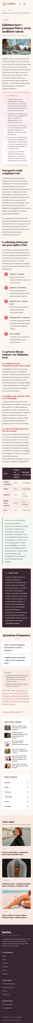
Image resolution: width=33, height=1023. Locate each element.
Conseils (16, 806)
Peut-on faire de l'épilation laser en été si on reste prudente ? (14, 647)
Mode (16, 787)
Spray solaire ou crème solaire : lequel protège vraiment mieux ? (14, 916)
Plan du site (6, 994)
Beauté (10, 10)
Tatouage (16, 797)
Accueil (4, 10)
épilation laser (13, 152)
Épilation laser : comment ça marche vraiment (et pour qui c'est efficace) (16, 701)
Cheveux (16, 792)
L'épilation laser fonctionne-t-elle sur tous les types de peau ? (15, 660)
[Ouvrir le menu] (24, 4)
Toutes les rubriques (8, 984)
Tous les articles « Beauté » (12, 712)
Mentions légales (7, 1004)
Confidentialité (7, 1008)
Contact (5, 991)
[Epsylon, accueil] (8, 3)
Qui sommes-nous (8, 987)
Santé (16, 801)
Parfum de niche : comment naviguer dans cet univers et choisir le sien (16, 885)
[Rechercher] (20, 4)
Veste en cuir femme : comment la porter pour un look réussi (15, 853)
